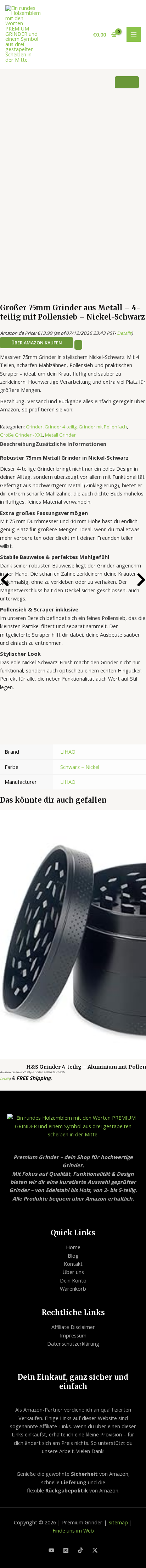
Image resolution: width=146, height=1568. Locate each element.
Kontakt (73, 1263)
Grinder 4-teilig (61, 426)
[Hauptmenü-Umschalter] (134, 34)
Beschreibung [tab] (17, 443)
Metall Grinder (60, 435)
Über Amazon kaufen (36, 342)
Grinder (34, 426)
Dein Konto (73, 1280)
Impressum (73, 1335)
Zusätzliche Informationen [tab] (70, 443)
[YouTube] (51, 1550)
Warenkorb (73, 1288)
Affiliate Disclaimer (73, 1326)
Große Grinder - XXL (21, 435)
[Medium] (66, 1550)
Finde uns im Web (73, 1530)
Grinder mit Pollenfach (103, 426)
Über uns (73, 1271)
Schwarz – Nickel (79, 766)
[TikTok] (80, 1550)
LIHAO (67, 751)
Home (73, 1247)
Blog (73, 1255)
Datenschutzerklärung (73, 1343)
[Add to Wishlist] (78, 345)
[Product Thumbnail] (127, 82)
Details (124, 333)
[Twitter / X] (95, 1550)
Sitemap (118, 1522)
